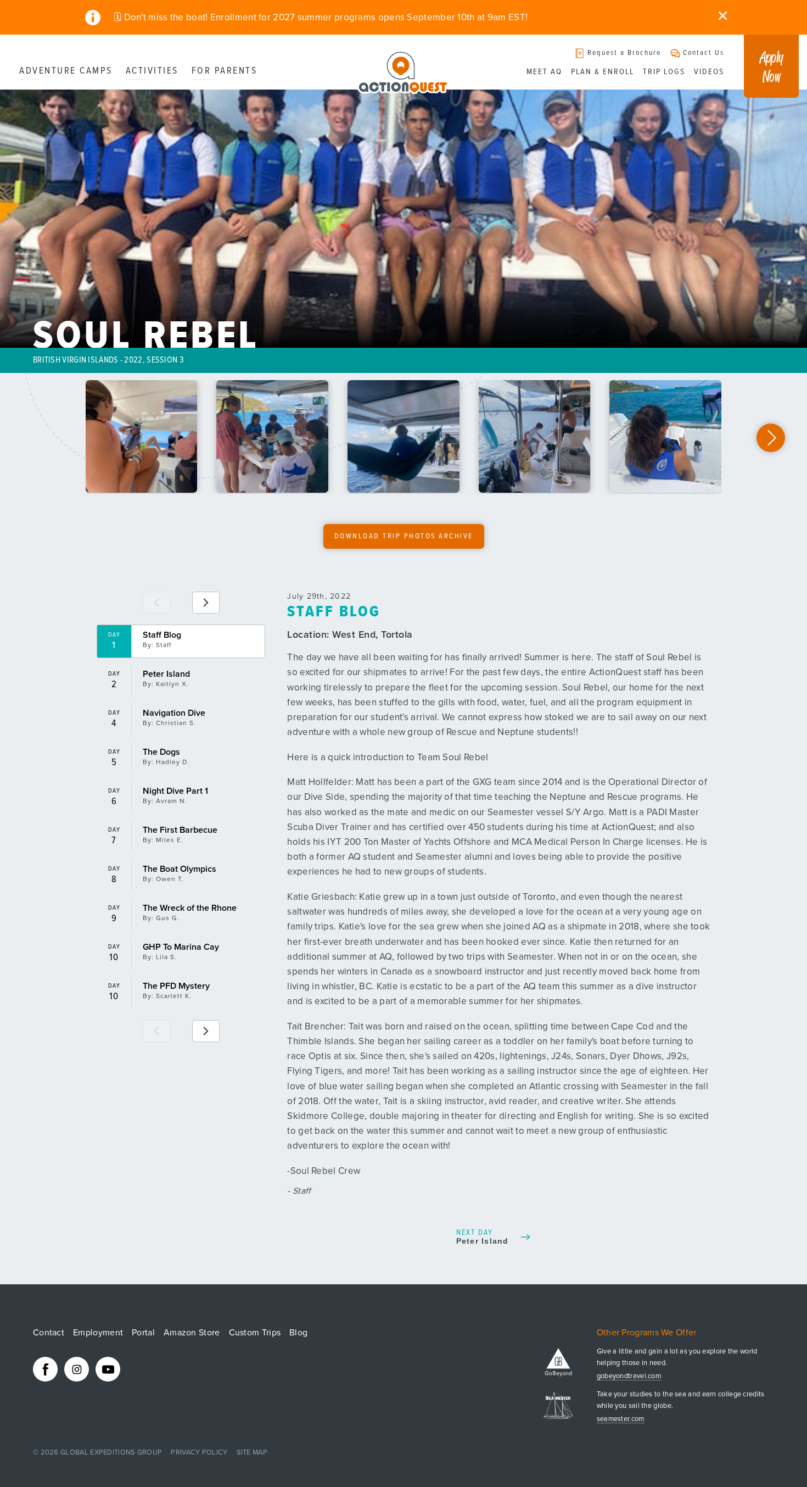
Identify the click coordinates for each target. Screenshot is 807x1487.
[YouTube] (108, 1369)
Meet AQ (544, 71)
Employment (98, 1332)
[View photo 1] (142, 436)
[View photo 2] (272, 436)
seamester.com (621, 1419)
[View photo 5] (665, 436)
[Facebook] (45, 1369)
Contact (48, 1332)
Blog (298, 1332)
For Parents (224, 71)
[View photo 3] (403, 436)
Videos (709, 71)
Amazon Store (192, 1332)
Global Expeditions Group (111, 1452)
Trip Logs (664, 71)
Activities (152, 71)
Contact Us (703, 53)
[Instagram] (76, 1369)
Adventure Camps (66, 71)
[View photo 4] (535, 436)
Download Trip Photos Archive (403, 536)
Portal (143, 1332)
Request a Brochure (624, 53)
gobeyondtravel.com (629, 1376)
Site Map (252, 1452)
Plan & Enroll (602, 71)
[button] (770, 438)
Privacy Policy (199, 1452)
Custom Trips (255, 1332)
